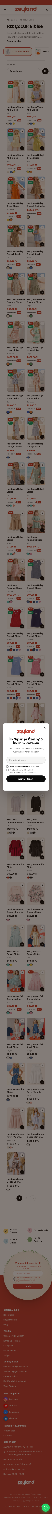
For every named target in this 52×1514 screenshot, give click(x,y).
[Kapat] (44, 727)
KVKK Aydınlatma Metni (20, 766)
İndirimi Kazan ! (26, 779)
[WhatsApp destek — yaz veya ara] (46, 1508)
